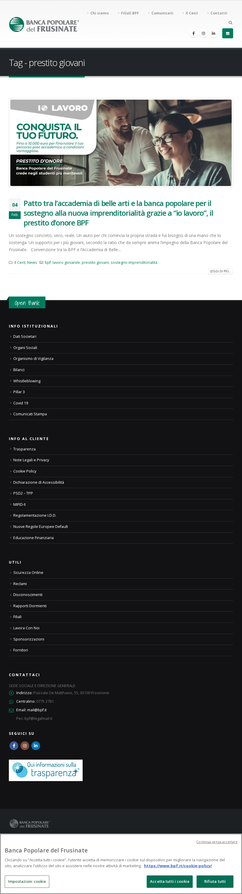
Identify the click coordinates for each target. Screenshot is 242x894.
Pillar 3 (19, 391)
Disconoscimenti (27, 594)
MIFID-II (19, 504)
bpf (48, 262)
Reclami (20, 583)
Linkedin (35, 745)
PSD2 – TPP (23, 493)
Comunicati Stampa (30, 413)
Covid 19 (20, 403)
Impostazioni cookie (27, 881)
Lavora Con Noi (26, 627)
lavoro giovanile (66, 262)
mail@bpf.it (37, 709)
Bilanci (18, 369)
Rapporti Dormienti (30, 605)
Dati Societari (24, 336)
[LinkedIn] (214, 33)
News (32, 262)
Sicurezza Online (28, 572)
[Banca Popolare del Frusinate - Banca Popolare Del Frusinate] (44, 24)
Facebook (13, 745)
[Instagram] (204, 33)
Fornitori (20, 650)
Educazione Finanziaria (33, 537)
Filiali (17, 616)
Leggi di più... (220, 271)
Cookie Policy (24, 471)
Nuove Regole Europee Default (40, 526)
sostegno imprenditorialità (134, 262)
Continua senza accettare (217, 841)
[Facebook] (193, 33)
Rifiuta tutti (215, 881)
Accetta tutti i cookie (169, 881)
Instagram (24, 745)
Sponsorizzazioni (28, 639)
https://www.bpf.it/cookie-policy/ (178, 865)
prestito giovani (95, 262)
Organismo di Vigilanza (33, 358)
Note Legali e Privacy (31, 459)
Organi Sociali (25, 347)
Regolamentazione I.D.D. (34, 515)
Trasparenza (24, 449)
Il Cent (19, 262)
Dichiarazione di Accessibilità (38, 482)
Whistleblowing (26, 380)
